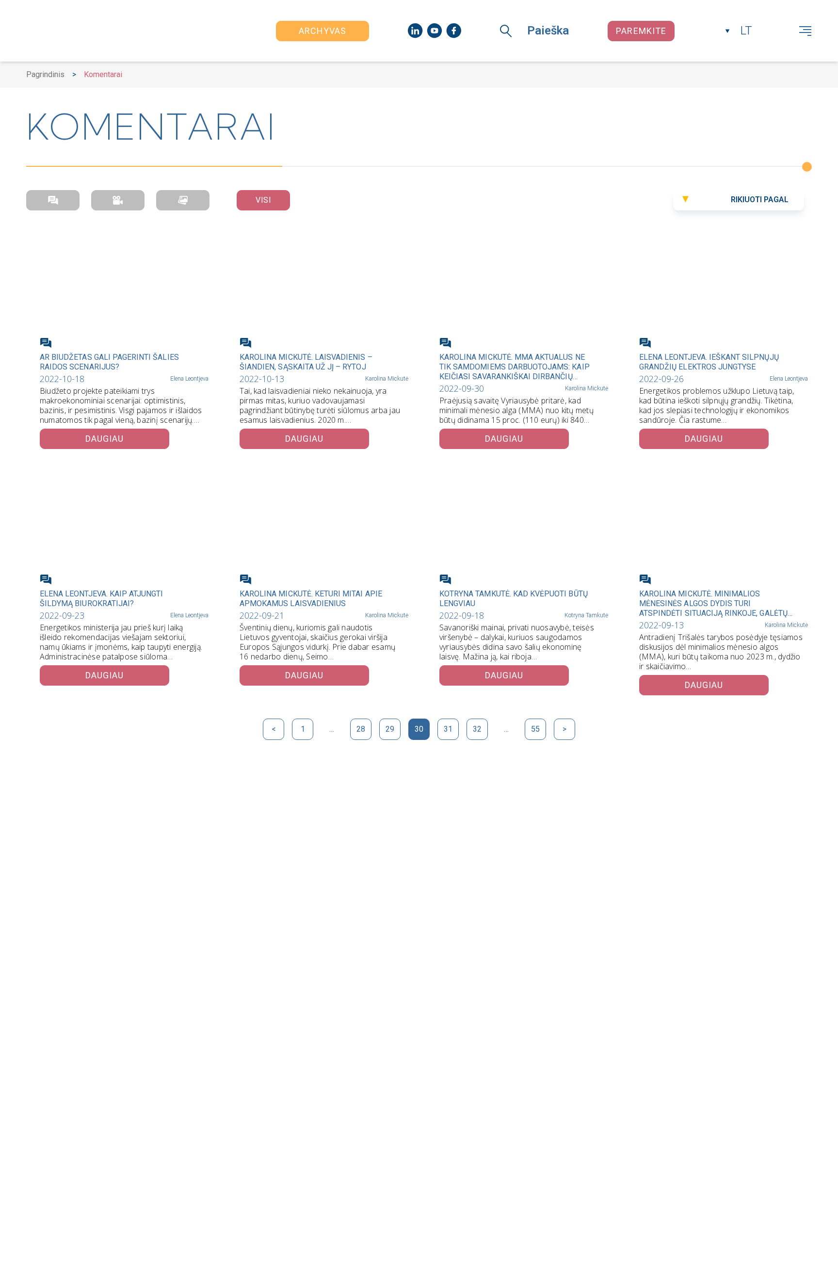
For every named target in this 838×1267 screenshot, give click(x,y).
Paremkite (641, 31)
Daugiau (104, 438)
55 (535, 729)
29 (390, 729)
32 (477, 729)
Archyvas (323, 31)
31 (448, 729)
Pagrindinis (45, 74)
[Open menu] (805, 31)
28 (360, 729)
